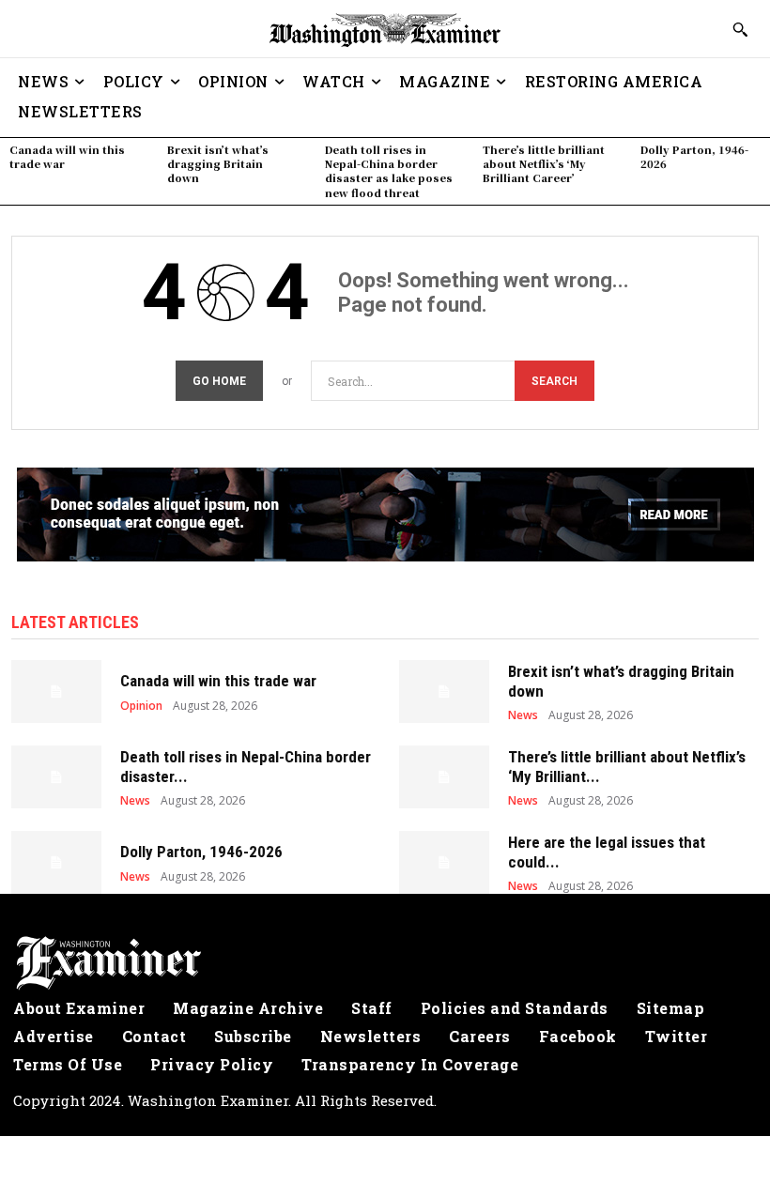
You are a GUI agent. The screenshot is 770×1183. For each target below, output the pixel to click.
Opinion (141, 706)
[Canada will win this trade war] (56, 691)
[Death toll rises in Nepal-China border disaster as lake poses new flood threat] (56, 776)
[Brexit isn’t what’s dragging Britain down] (444, 691)
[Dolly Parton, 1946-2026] (56, 862)
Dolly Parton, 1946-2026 (694, 156)
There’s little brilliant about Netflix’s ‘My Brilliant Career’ (544, 164)
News (523, 715)
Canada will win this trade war (67, 156)
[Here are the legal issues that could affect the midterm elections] (444, 862)
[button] (740, 29)
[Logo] (385, 963)
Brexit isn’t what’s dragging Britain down (218, 164)
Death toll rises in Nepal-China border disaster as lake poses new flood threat (389, 171)
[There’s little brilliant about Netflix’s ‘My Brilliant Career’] (444, 776)
